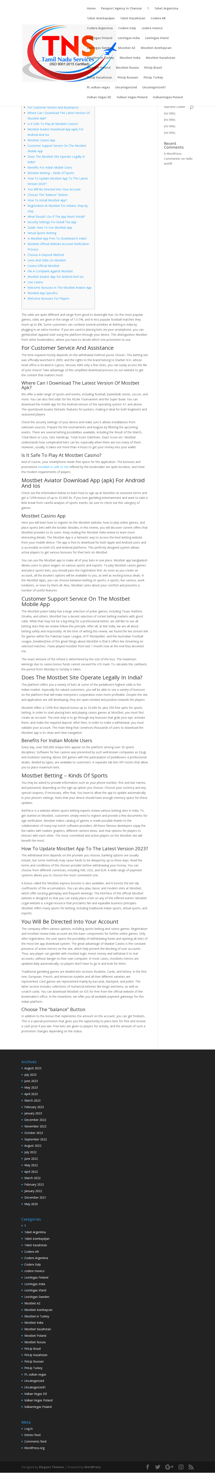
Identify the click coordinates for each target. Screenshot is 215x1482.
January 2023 (33, 1113)
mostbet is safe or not (53, 467)
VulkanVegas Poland (168, 97)
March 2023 (32, 1100)
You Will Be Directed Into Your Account (54, 189)
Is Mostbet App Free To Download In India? (57, 238)
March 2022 (32, 1178)
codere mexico (152, 28)
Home (91, 8)
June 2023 (31, 1081)
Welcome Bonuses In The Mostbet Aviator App (60, 288)
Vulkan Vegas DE (99, 97)
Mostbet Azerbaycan (156, 48)
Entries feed (32, 1435)
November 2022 (35, 1126)
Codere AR (158, 18)
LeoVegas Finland (99, 38)
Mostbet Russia (127, 67)
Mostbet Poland (98, 67)
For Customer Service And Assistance (53, 107)
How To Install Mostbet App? (47, 200)
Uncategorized (126, 87)
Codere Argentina (100, 28)
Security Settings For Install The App (52, 222)
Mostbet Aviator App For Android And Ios (56, 277)
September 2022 (35, 1139)
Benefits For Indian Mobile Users (50, 167)
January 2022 (33, 1191)
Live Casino (35, 282)
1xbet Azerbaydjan (101, 18)
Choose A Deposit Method (46, 255)
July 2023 (30, 1075)
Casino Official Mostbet (43, 266)
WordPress (92, 1467)
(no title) (169, 113)
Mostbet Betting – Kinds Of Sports (51, 173)
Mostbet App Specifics (43, 293)
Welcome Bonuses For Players (48, 298)
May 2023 (31, 1087)
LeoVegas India (129, 38)
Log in (28, 1429)
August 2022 (32, 1146)
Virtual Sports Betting (42, 233)
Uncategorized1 (154, 87)
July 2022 (30, 1152)
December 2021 (35, 1197)
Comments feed (35, 1441)
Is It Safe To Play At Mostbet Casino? (53, 124)
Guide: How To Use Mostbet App (50, 227)
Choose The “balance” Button (48, 195)
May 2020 (31, 1204)
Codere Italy (127, 28)
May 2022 (31, 1165)
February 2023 (34, 1107)
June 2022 (31, 1159)
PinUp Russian (128, 77)
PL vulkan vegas (98, 87)
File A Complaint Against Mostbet (50, 271)
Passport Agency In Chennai (121, 8)
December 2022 (35, 1120)
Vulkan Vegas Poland (132, 97)
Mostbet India (130, 58)
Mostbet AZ (126, 48)
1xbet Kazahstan (132, 18)
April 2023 (31, 1094)
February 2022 (34, 1184)
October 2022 (33, 1133)
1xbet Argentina (166, 8)
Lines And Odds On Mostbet (47, 260)
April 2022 (31, 1172)
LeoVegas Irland (157, 38)
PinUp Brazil (153, 67)
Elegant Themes (51, 1467)
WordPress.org (34, 1448)
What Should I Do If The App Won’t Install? (56, 217)
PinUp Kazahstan (99, 77)
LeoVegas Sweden (100, 48)
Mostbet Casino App (41, 140)
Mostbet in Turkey (100, 58)
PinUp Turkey (153, 77)
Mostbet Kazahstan (160, 58)
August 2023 (32, 1068)
